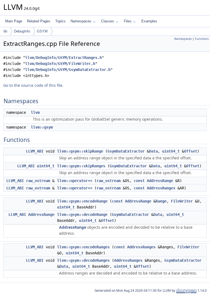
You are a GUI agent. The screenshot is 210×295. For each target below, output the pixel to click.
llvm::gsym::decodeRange (82, 214)
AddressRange (160, 180)
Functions (202, 39)
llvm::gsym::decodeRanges (83, 260)
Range (161, 201)
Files (128, 21)
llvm (35, 112)
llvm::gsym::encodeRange (82, 201)
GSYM (42, 31)
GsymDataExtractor (126, 151)
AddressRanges (161, 188)
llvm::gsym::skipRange (80, 151)
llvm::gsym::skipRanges (81, 166)
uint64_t (171, 151)
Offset (190, 151)
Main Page (13, 21)
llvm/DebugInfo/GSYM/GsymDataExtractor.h (67, 69)
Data (153, 151)
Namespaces (81, 21)
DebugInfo (22, 31)
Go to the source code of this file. (33, 85)
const (139, 180)
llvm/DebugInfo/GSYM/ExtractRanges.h (63, 57)
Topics (60, 21)
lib (5, 31)
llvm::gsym (42, 127)
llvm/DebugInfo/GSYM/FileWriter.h (60, 63)
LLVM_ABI (34, 151)
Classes (107, 21)
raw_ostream (38, 180)
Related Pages (38, 21)
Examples (149, 21)
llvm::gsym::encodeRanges (83, 247)
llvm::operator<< (74, 180)
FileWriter (182, 201)
